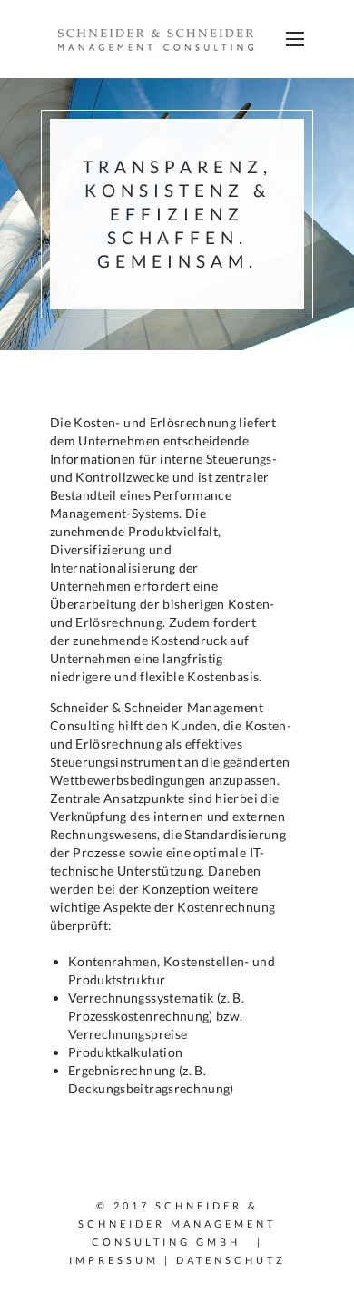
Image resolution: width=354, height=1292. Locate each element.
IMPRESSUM (114, 1260)
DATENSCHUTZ (231, 1260)
